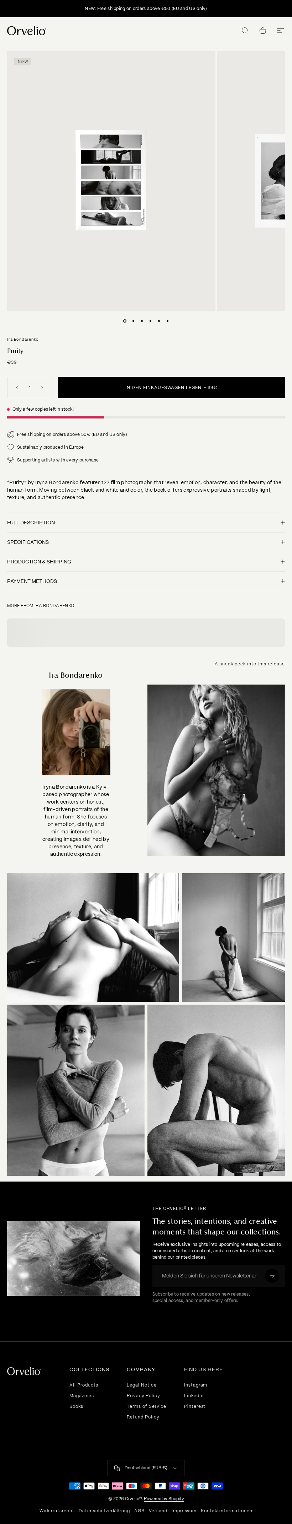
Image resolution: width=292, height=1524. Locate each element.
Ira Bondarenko (23, 339)
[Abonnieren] (272, 1276)
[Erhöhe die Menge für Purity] (43, 387)
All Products (83, 1385)
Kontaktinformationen (226, 1511)
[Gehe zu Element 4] (150, 321)
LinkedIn (194, 1396)
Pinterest (195, 1406)
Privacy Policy (143, 1396)
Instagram (196, 1385)
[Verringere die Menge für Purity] (15, 387)
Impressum (184, 1511)
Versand (158, 1511)
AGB (139, 1511)
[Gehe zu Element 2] (133, 321)
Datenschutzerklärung (104, 1511)
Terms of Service (146, 1406)
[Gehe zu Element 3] (141, 321)
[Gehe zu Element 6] (167, 321)
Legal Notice (142, 1385)
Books (76, 1406)
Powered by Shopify (164, 1499)
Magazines (81, 1396)
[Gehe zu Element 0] (124, 321)
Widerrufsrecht (57, 1511)
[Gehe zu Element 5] (159, 321)
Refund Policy (143, 1417)
